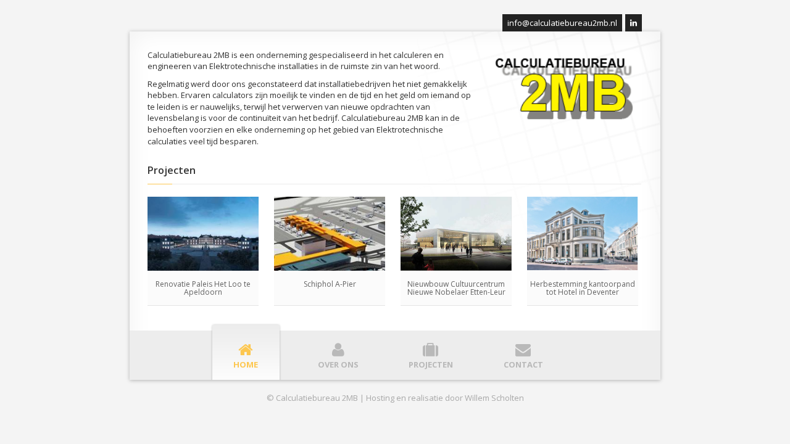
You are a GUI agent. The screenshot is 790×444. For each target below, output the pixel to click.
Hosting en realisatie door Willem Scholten (445, 397)
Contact (523, 364)
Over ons (338, 364)
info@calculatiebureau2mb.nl (562, 22)
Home (245, 364)
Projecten (431, 364)
